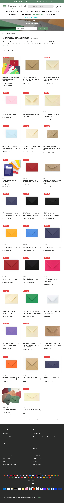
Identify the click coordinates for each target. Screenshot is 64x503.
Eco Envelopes (38, 14)
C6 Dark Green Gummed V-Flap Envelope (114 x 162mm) (32, 312)
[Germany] (39, 475)
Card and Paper (50, 14)
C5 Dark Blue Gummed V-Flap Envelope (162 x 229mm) (52, 246)
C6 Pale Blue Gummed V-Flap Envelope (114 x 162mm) (11, 147)
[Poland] (25, 477)
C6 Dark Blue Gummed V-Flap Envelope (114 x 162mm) (11, 214)
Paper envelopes (10, 11)
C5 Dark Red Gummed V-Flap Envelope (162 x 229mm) (11, 278)
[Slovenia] (41, 477)
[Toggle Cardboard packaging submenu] (59, 11)
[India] (52, 475)
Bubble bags (24, 11)
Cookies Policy (37, 461)
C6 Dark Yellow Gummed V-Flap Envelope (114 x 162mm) (11, 246)
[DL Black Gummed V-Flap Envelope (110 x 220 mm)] (52, 201)
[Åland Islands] (4, 475)
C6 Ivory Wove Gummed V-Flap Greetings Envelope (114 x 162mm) (51, 79)
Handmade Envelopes (9, 409)
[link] (13, 420)
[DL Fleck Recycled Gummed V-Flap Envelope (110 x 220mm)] (52, 168)
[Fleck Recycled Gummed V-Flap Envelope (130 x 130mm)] (32, 365)
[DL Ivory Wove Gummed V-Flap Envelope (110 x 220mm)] (32, 397)
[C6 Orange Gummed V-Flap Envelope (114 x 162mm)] (11, 365)
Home (3, 33)
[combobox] (41, 6)
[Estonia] (30, 475)
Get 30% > (43, 28)
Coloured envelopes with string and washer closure (10, 79)
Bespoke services (7, 455)
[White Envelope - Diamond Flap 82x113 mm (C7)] (52, 299)
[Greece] (42, 475)
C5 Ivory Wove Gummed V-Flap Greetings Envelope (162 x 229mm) (51, 114)
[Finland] (33, 475)
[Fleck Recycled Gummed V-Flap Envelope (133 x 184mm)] (52, 331)
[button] (60, 7)
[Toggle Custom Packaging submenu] (39, 18)
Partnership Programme (9, 464)
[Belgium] (14, 475)
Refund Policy (37, 464)
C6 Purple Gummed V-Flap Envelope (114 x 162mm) (10, 344)
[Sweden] (47, 477)
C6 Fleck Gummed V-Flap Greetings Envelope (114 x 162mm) (51, 148)
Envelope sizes (6, 440)
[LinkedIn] (33, 483)
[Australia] (8, 475)
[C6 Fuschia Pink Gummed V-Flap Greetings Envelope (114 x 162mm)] (52, 265)
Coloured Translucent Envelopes (10, 181)
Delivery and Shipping (8, 437)
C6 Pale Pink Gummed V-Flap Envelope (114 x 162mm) (11, 113)
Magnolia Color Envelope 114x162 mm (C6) (31, 147)
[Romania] (31, 477)
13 (37, 420)
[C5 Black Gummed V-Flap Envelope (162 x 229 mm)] (32, 265)
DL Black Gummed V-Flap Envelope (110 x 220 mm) (51, 214)
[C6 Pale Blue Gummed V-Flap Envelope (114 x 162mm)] (11, 134)
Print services (6, 452)
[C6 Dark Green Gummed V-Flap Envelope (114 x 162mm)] (32, 299)
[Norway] (22, 477)
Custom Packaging (31, 18)
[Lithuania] (12, 477)
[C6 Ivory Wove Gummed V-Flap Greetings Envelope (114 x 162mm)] (52, 65)
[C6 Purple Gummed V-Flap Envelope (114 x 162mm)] (11, 331)
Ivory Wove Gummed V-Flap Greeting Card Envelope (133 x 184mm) (32, 114)
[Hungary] (49, 475)
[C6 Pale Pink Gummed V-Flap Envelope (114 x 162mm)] (11, 100)
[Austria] (11, 475)
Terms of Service (38, 455)
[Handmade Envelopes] (11, 397)
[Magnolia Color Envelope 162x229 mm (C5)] (11, 299)
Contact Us (36, 433)
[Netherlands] (15, 477)
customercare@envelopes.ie (46, 437)
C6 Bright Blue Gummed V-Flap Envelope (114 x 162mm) (32, 246)
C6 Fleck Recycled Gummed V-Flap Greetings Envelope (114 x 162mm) (32, 79)
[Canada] (17, 475)
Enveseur (38, 497)
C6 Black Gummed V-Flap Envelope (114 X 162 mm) (31, 214)
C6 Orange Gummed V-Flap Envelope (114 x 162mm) (11, 378)
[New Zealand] (19, 477)
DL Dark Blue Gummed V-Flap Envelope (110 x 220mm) (52, 378)
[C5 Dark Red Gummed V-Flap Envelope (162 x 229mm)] (11, 265)
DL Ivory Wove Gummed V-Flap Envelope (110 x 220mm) (32, 410)
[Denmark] (26, 475)
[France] (36, 475)
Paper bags (12, 14)
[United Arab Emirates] (50, 477)
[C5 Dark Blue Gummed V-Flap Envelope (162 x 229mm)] (52, 233)
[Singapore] (34, 477)
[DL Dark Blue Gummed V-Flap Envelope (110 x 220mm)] (52, 365)
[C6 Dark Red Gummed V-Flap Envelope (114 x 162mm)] (32, 168)
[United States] (53, 477)
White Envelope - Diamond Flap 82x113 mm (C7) (52, 312)
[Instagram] (31, 483)
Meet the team (6, 458)
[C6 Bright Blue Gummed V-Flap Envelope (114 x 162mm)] (32, 233)
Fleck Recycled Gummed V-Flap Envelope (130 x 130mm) (32, 378)
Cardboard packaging (49, 11)
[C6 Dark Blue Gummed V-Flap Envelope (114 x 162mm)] (11, 201)
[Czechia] (23, 475)
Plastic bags (34, 11)
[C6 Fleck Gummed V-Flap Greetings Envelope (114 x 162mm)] (52, 134)
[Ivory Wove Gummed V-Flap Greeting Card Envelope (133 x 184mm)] (32, 100)
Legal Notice (36, 452)
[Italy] (58, 475)
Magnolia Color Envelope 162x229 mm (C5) (11, 312)
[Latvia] (9, 477)
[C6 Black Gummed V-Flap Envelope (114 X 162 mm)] (32, 201)
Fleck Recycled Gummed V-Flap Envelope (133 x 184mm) (52, 344)
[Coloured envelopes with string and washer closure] (11, 65)
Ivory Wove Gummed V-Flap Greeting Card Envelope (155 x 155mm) (32, 345)
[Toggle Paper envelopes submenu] (17, 11)
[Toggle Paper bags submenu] (17, 15)
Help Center (5, 443)
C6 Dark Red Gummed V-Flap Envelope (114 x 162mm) (32, 181)
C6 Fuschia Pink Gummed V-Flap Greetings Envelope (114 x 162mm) (52, 279)
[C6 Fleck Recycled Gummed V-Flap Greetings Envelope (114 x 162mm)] (32, 65)
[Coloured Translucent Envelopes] (11, 168)
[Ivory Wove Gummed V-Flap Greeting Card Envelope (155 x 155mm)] (32, 331)
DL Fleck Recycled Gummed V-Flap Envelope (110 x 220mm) (52, 181)
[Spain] (44, 477)
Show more (5, 45)
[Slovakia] (37, 477)
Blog (3, 461)
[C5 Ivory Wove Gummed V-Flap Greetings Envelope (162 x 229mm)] (52, 100)
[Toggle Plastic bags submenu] (40, 11)
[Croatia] (20, 475)
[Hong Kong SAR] (45, 475)
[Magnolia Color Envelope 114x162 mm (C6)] (32, 134)
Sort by (4, 51)
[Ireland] (55, 475)
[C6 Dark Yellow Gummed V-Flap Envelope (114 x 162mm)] (11, 233)
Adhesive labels (25, 14)
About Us (5, 433)
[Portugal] (28, 477)
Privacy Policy (37, 458)
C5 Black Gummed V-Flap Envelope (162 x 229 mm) (31, 278)
